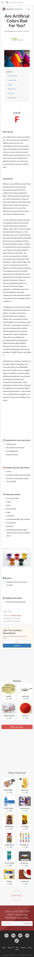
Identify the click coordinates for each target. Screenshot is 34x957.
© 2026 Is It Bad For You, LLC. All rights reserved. (17, 955)
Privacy (30, 947)
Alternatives (12, 98)
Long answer (13, 80)
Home (4, 947)
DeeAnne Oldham (16, 615)
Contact (22, 947)
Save (29, 9)
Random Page (18, 727)
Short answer (13, 76)
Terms (17, 949)
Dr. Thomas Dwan (17, 9)
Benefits (11, 93)
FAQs (10, 84)
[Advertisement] (17, 416)
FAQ (17, 947)
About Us (11, 947)
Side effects (12, 89)
